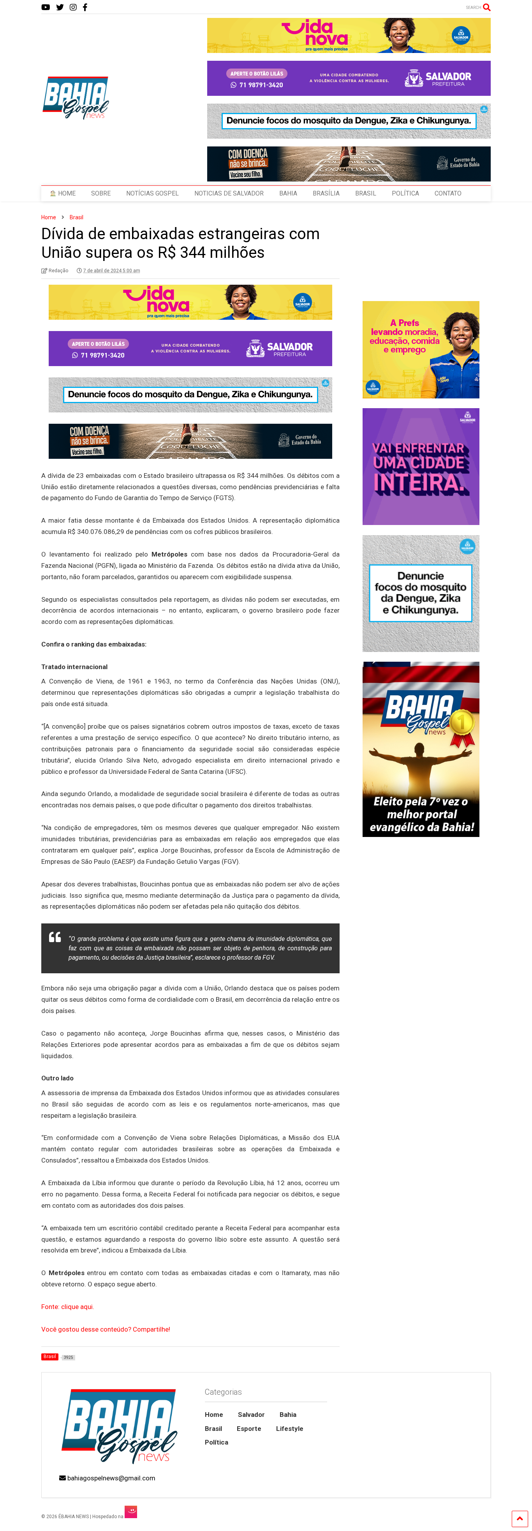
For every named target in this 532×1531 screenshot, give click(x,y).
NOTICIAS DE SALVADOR (229, 193)
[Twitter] (60, 7)
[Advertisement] (420, 1140)
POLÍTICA (405, 193)
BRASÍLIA (326, 193)
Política (216, 1442)
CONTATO (448, 193)
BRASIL (365, 193)
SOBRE (101, 193)
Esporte (249, 1428)
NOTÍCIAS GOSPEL (152, 193)
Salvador (251, 1414)
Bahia (288, 1414)
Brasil (213, 1428)
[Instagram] (73, 7)
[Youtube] (45, 7)
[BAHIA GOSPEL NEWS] (76, 117)
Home (214, 1414)
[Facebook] (85, 7)
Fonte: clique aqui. (67, 1307)
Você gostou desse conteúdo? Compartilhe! (105, 1329)
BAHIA (288, 193)
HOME (66, 193)
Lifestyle (289, 1428)
